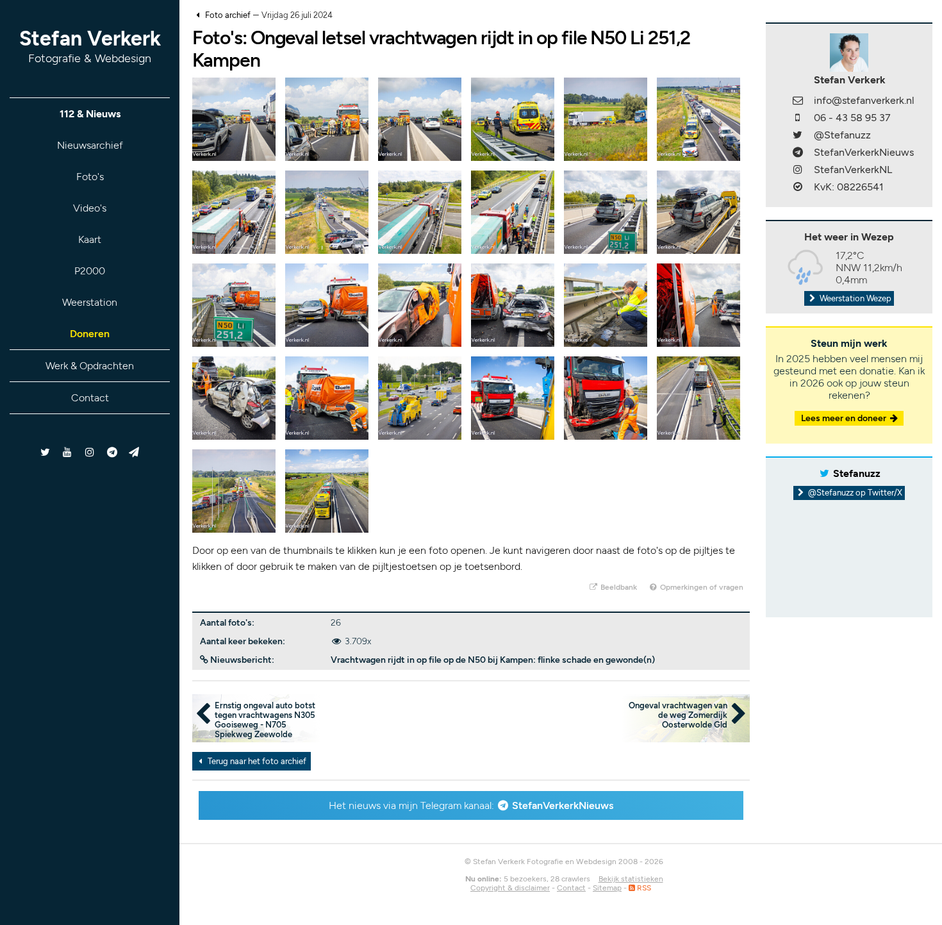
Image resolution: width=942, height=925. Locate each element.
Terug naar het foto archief (256, 761)
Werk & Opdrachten (89, 366)
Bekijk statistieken (631, 878)
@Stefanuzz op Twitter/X (854, 492)
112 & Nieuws (90, 114)
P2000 (89, 271)
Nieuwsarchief (90, 145)
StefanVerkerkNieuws (562, 805)
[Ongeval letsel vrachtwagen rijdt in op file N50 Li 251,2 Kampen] (234, 118)
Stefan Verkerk (90, 45)
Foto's (90, 177)
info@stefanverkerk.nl (864, 100)
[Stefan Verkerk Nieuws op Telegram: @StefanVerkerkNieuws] (112, 452)
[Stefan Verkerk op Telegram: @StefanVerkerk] (134, 452)
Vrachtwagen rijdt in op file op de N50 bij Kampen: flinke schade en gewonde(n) (493, 659)
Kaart (89, 239)
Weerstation (89, 302)
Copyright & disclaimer (510, 887)
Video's (89, 208)
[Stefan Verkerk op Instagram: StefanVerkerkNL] (90, 452)
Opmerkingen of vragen (700, 587)
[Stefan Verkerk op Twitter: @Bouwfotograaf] (46, 452)
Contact (90, 398)
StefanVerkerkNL (853, 169)
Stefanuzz (856, 473)
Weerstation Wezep (854, 298)
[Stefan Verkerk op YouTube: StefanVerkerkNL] (68, 452)
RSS (643, 887)
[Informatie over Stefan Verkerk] (849, 52)
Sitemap (607, 887)
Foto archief (228, 15)
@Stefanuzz (842, 135)
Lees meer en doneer (844, 418)
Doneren (90, 334)
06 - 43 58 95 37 (852, 118)
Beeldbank (618, 587)
